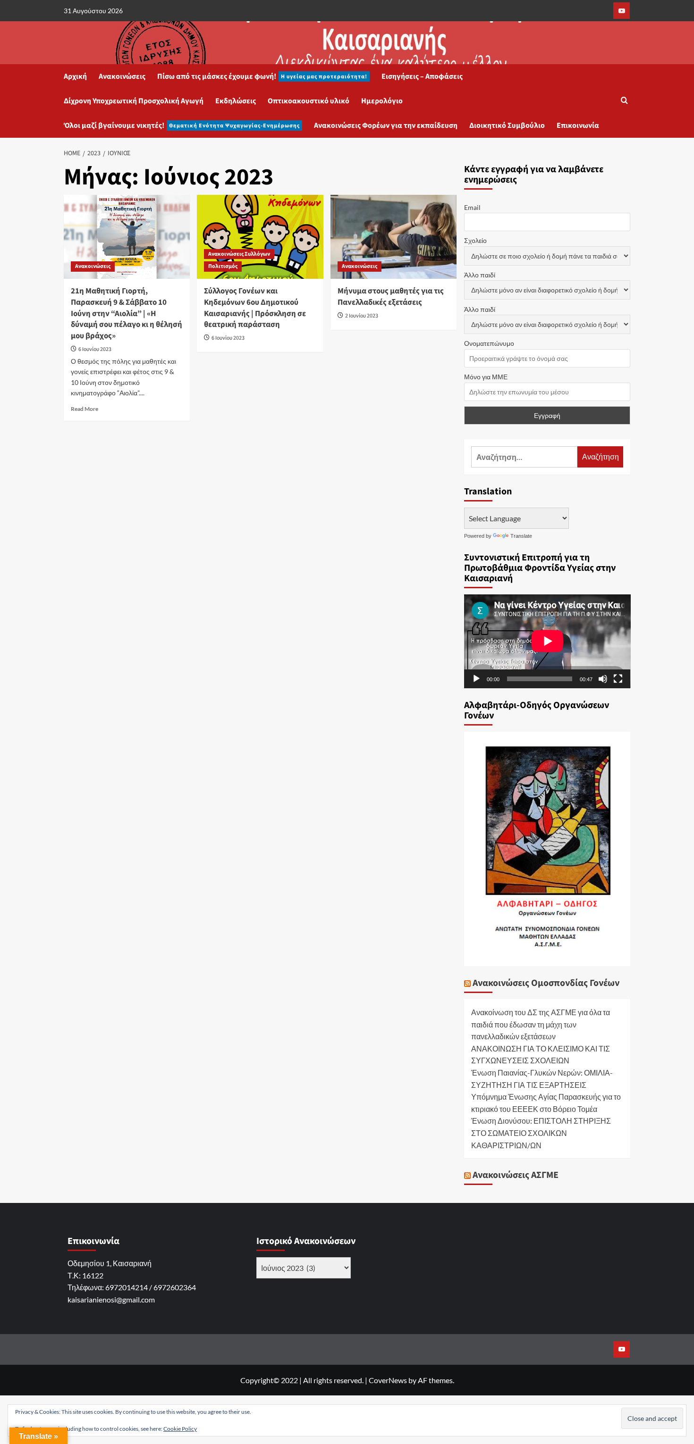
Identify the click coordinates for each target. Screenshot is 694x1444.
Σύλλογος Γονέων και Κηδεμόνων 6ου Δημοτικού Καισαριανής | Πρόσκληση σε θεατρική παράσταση (255, 307)
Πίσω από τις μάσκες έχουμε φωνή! (262, 76)
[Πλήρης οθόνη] (618, 679)
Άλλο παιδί (479, 275)
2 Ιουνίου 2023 (361, 316)
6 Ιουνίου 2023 (94, 349)
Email (472, 207)
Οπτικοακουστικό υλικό (308, 101)
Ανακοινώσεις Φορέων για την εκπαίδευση (385, 125)
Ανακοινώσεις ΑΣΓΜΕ (516, 1175)
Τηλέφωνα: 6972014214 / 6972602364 (132, 1287)
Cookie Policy (180, 1428)
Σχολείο (475, 240)
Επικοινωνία (578, 125)
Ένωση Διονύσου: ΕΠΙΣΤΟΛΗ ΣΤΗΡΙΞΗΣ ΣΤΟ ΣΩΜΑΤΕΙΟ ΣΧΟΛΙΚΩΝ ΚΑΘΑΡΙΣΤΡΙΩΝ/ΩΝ (541, 1132)
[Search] (624, 101)
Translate (521, 536)
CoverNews (388, 1380)
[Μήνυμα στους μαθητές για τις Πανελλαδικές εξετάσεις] (393, 237)
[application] (547, 641)
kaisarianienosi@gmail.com (111, 1299)
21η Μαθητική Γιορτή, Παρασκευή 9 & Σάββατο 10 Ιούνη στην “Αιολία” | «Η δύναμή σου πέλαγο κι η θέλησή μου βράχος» (126, 313)
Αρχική (75, 76)
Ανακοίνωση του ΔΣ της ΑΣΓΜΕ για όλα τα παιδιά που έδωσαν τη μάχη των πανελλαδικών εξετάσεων (540, 1024)
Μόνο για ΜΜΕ (486, 377)
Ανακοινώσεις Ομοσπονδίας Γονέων (546, 983)
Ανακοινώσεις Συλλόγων (239, 254)
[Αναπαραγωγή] (476, 679)
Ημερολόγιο (382, 101)
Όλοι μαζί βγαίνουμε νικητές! (182, 125)
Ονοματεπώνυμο (489, 343)
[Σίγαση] (603, 679)
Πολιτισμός (222, 266)
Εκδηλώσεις (235, 101)
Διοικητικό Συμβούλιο (507, 125)
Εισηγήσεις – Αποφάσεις (422, 76)
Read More (84, 408)
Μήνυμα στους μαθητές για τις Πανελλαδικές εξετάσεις (391, 296)
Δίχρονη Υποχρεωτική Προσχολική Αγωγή (133, 101)
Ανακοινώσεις (122, 76)
